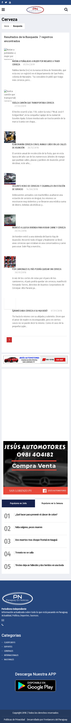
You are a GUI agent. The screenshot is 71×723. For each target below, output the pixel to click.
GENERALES (8, 651)
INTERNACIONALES (11, 655)
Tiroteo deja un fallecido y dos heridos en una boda (39, 565)
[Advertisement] (35, 405)
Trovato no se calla (24, 552)
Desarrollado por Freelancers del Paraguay (47, 719)
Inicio (6, 26)
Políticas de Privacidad (14, 719)
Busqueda (17, 26)
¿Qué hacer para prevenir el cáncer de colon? (36, 514)
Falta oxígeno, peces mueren (28, 527)
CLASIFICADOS (9, 642)
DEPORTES (8, 647)
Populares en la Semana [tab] (52, 503)
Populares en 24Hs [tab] (18, 503)
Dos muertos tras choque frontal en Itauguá (36, 540)
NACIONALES (9, 659)
